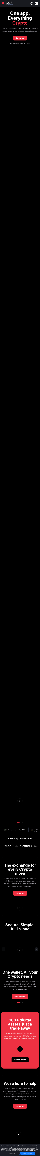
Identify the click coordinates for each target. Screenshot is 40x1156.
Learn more (33, 1150)
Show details (12, 1153)
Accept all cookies (27, 1153)
